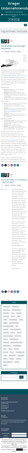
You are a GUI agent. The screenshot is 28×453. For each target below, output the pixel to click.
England (5, 323)
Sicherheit (16, 349)
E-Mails (5, 319)
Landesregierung (14, 339)
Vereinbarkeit (12, 355)
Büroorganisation (16, 310)
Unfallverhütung (20, 352)
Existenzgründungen (8, 326)
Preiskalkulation (17, 345)
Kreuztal (5, 339)
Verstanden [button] (19, 449)
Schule (10, 349)
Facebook (13, 51)
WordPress (18, 358)
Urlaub (5, 355)
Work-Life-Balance (7, 362)
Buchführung (15, 306)
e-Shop (21, 319)
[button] (2, 165)
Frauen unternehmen (15, 329)
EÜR (17, 326)
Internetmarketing (7, 336)
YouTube (19, 51)
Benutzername (5, 433)
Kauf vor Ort (18, 336)
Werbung (12, 358)
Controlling (6, 316)
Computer (7, 51)
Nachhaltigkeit (7, 345)
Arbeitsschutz (6, 306)
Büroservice (6, 313)
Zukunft (5, 365)
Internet (19, 332)
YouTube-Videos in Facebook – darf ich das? (14, 180)
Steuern (12, 352)
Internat (13, 332)
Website (5, 358)
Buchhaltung (6, 310)
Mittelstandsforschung (16, 342)
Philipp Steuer (14, 140)
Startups (5, 352)
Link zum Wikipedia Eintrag (13, 111)
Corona (13, 316)
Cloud (12, 313)
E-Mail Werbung (13, 319)
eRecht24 (17, 268)
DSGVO (18, 316)
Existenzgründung (14, 323)
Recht (4, 349)
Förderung (5, 332)
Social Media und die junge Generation (13, 47)
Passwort (5, 435)
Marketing (5, 342)
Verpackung (21, 355)
